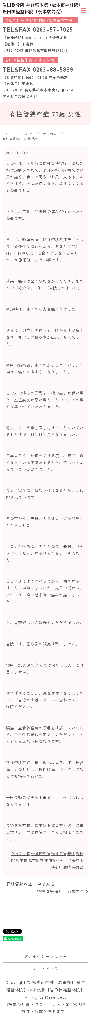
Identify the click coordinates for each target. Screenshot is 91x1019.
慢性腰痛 (58, 853)
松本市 (21, 860)
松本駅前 (35, 860)
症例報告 (50, 134)
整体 (71, 853)
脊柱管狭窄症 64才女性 (30, 884)
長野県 (77, 867)
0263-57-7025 (53, 29)
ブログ (27, 134)
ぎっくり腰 (20, 853)
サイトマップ (45, 968)
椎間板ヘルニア (57, 860)
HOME (7, 134)
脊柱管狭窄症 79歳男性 (61, 891)
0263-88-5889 (53, 68)
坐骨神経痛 (40, 853)
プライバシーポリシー (45, 956)
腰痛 (67, 867)
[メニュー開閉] (83, 10)
